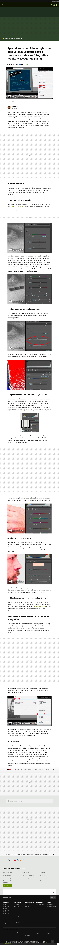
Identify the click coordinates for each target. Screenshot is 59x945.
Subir (51, 897)
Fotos (12, 38)
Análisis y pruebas (7, 872)
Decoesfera (6, 921)
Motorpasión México (50, 932)
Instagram (54, 5)
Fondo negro (38, 854)
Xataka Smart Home (6, 911)
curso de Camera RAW (18, 207)
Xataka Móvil (6, 906)
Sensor (17, 38)
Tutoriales (30, 769)
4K (21, 38)
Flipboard (51, 5)
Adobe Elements (25, 880)
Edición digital (23, 769)
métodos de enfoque (39, 606)
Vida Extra (16, 906)
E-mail (27, 64)
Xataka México (6, 932)
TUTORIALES (33, 5)
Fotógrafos (42, 872)
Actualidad (42, 875)
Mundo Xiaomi (6, 913)
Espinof (27, 906)
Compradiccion (6, 923)
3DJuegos (16, 904)
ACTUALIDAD (8, 5)
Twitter (22, 64)
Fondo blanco (30, 854)
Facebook (49, 5)
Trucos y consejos (26, 872)
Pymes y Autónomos (16, 921)
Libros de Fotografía (8, 878)
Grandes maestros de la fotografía (9, 881)
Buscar (53, 892)
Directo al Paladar (40, 904)
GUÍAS (39, 5)
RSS (20, 860)
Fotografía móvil (7, 875)
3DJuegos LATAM (18, 932)
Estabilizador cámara (20, 854)
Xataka (4, 904)
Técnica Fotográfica (44, 878)
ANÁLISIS (14, 5)
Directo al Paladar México (40, 932)
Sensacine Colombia (27, 934)
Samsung (7, 38)
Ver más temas (7, 885)
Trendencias (6, 919)
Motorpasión (50, 904)
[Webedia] (55, 1)
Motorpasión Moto (51, 906)
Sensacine (27, 904)
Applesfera (5, 908)
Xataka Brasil (6, 934)
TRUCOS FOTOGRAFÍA (24, 5)
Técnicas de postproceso (28, 875)
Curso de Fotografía (26, 878)
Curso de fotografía (38, 769)
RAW (41, 880)
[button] (15, 106)
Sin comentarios (14, 64)
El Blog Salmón (17, 919)
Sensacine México (29, 932)
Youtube (56, 5)
